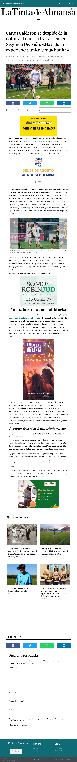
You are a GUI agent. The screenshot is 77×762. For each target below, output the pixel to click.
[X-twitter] (66, 3)
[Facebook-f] (59, 3)
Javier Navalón (70, 759)
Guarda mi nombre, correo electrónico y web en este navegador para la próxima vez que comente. (36, 719)
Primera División (16, 437)
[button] (38, 20)
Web (10, 709)
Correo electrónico (16, 701)
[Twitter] (38, 759)
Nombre (12, 693)
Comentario (14, 667)
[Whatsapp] (72, 3)
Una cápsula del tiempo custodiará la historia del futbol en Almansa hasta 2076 (54, 551)
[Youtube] (69, 3)
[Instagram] (62, 3)
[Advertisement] (42, 617)
